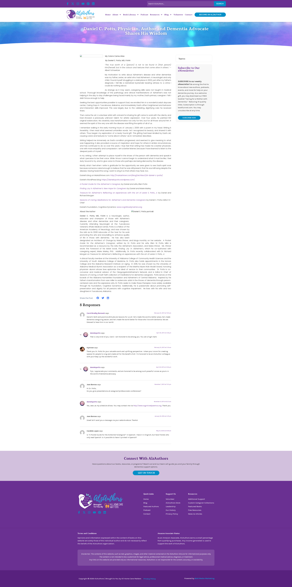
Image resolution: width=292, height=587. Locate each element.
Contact (188, 15)
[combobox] (180, 3)
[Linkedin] (93, 3)
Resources (154, 15)
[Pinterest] (88, 3)
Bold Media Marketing (204, 578)
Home (108, 15)
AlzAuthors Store (173, 503)
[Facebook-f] (67, 3)
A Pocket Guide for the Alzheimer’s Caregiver (100, 184)
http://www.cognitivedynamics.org (147, 406)
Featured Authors (151, 506)
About (115, 15)
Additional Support (196, 499)
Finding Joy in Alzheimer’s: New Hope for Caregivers (103, 188)
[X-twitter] (72, 3)
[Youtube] (83, 3)
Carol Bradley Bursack (96, 313)
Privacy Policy (172, 514)
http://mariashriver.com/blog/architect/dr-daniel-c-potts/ (136, 175)
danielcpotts (95, 333)
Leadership (171, 506)
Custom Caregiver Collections (201, 503)
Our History (171, 510)
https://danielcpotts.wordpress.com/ (118, 179)
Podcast (144, 15)
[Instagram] (77, 3)
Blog (166, 15)
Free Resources (194, 510)
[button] (97, 298)
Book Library (129, 15)
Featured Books (195, 506)
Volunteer (178, 15)
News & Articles (195, 514)
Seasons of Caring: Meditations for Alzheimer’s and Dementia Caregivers (113, 200)
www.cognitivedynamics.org (129, 207)
